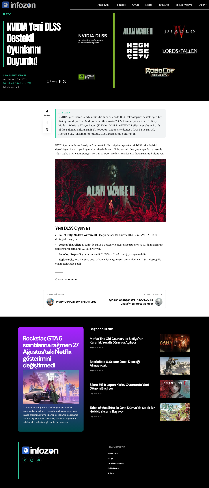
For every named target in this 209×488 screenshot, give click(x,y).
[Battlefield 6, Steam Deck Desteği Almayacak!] (175, 366)
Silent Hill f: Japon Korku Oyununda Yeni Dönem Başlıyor (119, 386)
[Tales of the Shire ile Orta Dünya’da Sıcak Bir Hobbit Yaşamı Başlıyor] (175, 412)
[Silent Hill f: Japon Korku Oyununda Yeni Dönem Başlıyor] (175, 389)
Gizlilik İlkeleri (113, 468)
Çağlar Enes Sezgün (14, 75)
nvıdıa (74, 279)
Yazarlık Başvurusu (115, 463)
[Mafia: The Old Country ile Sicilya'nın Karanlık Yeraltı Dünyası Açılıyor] (175, 343)
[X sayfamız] (24, 460)
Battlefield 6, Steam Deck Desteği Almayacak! (115, 363)
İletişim (111, 473)
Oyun (8, 14)
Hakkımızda (112, 453)
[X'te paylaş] (64, 81)
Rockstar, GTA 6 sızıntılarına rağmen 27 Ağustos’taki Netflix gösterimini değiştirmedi (50, 351)
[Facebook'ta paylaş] (60, 81)
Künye (110, 458)
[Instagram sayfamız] (31, 460)
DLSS (67, 279)
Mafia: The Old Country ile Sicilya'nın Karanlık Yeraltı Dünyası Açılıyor (116, 340)
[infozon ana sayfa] (18, 4)
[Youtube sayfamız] (38, 460)
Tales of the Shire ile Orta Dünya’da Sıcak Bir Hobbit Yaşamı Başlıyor (122, 409)
